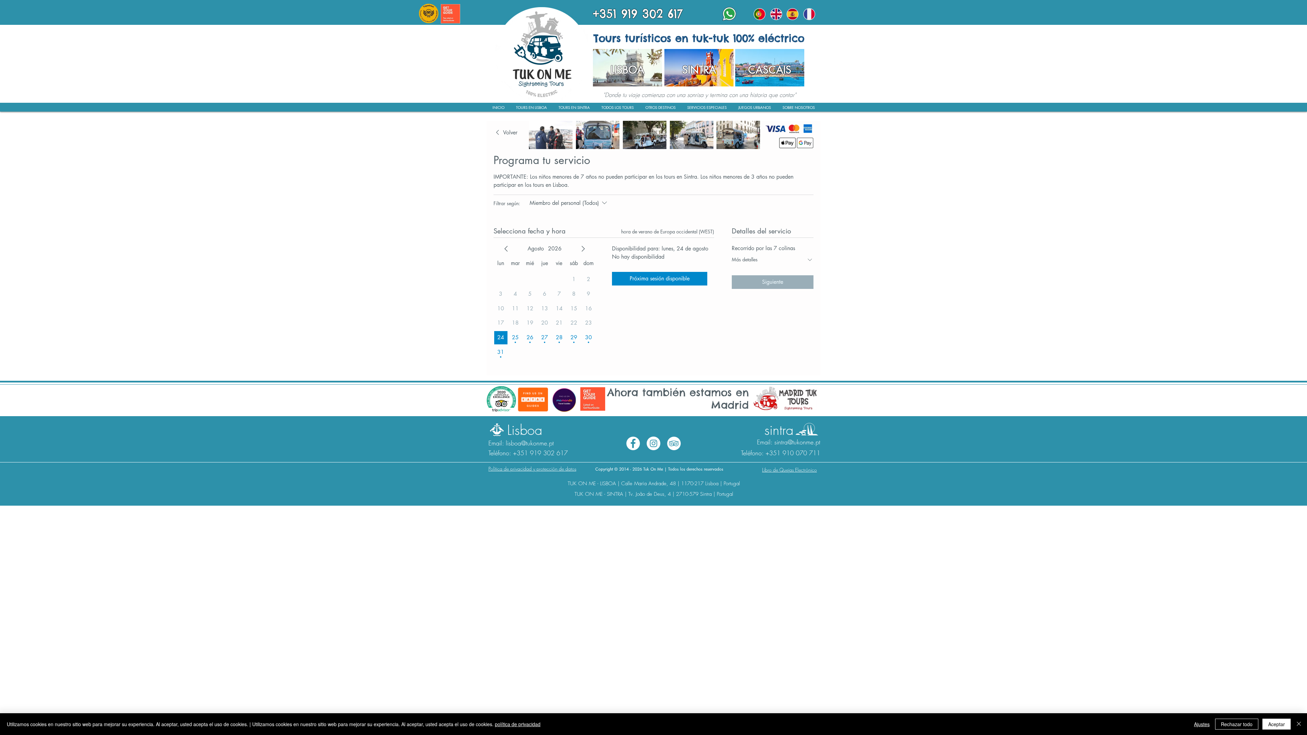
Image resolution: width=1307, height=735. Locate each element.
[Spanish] (792, 14)
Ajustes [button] (1202, 724)
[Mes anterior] (506, 249)
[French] (809, 14)
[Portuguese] (760, 14)
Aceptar (1276, 724)
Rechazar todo (1237, 724)
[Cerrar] (1299, 724)
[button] (798, 109)
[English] (776, 14)
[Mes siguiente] (583, 249)
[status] (667, 231)
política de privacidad (517, 724)
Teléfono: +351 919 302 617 (528, 453)
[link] (505, 132)
